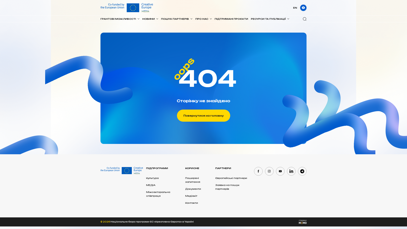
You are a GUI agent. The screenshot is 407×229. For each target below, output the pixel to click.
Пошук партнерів (175, 18)
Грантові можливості (118, 18)
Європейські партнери (231, 178)
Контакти (191, 202)
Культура (152, 178)
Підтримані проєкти (231, 18)
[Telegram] (302, 171)
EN (295, 7)
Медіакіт (191, 195)
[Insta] (269, 171)
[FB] (258, 171)
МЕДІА (150, 185)
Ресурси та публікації (268, 18)
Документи (193, 188)
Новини (148, 18)
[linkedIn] (291, 171)
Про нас (201, 18)
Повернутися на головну (203, 115)
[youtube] (280, 171)
